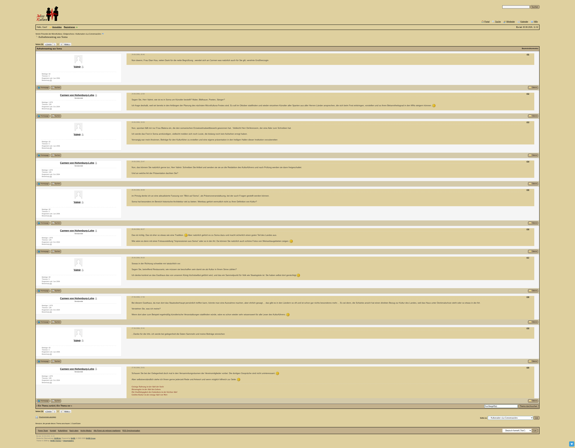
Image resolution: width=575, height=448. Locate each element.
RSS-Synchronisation (131, 431)
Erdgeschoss (68, 34)
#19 (527, 328)
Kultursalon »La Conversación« (88, 34)
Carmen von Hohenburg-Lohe (77, 95)
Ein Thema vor (63, 406)
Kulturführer (63, 431)
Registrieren (69, 27)
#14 (527, 161)
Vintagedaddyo (68, 441)
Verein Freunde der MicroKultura (48, 34)
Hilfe (536, 21)
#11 (528, 54)
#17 (527, 258)
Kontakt (53, 431)
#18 (527, 297)
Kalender (524, 21)
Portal (486, 21)
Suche (498, 21)
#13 (527, 122)
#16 (527, 229)
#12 (527, 94)
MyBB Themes (55, 441)
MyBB (73, 438)
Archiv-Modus (86, 431)
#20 (527, 367)
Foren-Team (43, 431)
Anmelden (57, 27)
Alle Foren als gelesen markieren (107, 431)
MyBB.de (57, 438)
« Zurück (48, 44)
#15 (527, 190)
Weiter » (67, 44)
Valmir (77, 66)
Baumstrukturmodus (530, 48)
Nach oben (73, 431)
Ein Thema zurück (46, 406)
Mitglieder (510, 21)
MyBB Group (90, 438)
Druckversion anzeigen (47, 417)
